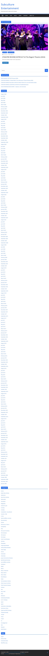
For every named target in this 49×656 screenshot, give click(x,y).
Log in (2, 636)
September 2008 (4, 479)
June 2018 (3, 297)
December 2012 (4, 435)
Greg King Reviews (5, 545)
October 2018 (4, 288)
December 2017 (4, 309)
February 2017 (4, 330)
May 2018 (3, 299)
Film (11, 15)
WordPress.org (4, 642)
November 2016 (4, 337)
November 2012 (4, 437)
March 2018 (3, 303)
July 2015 (3, 370)
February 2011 (4, 469)
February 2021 (4, 232)
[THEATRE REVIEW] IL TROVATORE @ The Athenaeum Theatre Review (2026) (17, 80)
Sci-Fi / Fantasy (4, 599)
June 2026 (3, 98)
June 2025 (3, 123)
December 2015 (4, 360)
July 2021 (3, 221)
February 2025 (4, 131)
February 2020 (4, 257)
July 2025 (3, 121)
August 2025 (3, 119)
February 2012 (4, 452)
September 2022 (4, 192)
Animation (3, 501)
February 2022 (4, 207)
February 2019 (4, 280)
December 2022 (4, 186)
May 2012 (3, 448)
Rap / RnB (3, 591)
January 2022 (4, 209)
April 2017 (3, 326)
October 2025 (4, 115)
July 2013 (3, 420)
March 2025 (3, 129)
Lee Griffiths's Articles (5, 562)
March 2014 (3, 404)
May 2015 (3, 374)
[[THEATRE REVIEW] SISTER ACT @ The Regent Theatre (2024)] (24, 37)
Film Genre (3, 535)
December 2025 (4, 110)
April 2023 (3, 177)
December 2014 (4, 385)
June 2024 (3, 148)
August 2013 (3, 418)
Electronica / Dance (5, 524)
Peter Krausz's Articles (6, 583)
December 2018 (4, 284)
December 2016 (4, 335)
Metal (2, 566)
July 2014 (3, 395)
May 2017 (3, 324)
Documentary (4, 520)
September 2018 (4, 291)
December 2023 (4, 161)
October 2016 (4, 339)
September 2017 (4, 316)
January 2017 (4, 332)
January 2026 (4, 108)
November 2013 (4, 412)
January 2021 (4, 234)
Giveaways (3, 543)
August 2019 (3, 268)
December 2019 (4, 261)
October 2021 (4, 215)
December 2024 (4, 136)
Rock (2, 593)
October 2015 (4, 364)
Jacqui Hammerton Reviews (7, 558)
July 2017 (3, 320)
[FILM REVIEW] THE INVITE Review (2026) (9, 78)
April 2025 (3, 127)
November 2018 (4, 286)
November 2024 (4, 138)
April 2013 (3, 427)
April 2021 (3, 228)
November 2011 (4, 456)
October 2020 (4, 240)
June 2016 (3, 347)
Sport (2, 602)
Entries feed (3, 638)
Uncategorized (4, 623)
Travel (2, 618)
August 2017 (3, 318)
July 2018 (3, 295)
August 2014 (3, 393)
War (2, 625)
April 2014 (3, 402)
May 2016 (3, 349)
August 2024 (3, 144)
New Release (4, 576)
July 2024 (3, 146)
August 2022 (3, 194)
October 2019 (4, 265)
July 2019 (3, 270)
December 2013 (4, 410)
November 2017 (4, 311)
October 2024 (4, 140)
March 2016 (3, 353)
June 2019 (3, 272)
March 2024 (3, 154)
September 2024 (4, 142)
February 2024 (4, 157)
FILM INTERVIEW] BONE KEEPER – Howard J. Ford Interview (13, 86)
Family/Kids (3, 526)
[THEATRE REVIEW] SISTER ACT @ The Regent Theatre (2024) (23, 57)
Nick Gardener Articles (6, 581)
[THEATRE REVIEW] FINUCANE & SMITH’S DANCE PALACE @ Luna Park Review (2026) (18, 82)
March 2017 (3, 328)
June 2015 (3, 372)
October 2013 (4, 414)
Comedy (2, 507)
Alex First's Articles (5, 497)
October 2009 (4, 477)
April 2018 (3, 301)
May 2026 (3, 100)
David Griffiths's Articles (6, 518)
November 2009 (4, 475)
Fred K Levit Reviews (5, 539)
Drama (2, 522)
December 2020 (4, 236)
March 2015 (3, 378)
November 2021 (4, 213)
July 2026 (3, 96)
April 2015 (3, 376)
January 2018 (4, 307)
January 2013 (4, 433)
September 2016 (4, 341)
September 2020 (4, 242)
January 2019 (4, 282)
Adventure (3, 495)
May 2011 (3, 462)
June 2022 (3, 198)
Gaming (2, 541)
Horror (2, 551)
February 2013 (4, 431)
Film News (3, 537)
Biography (3, 503)
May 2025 (3, 125)
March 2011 (3, 466)
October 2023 (4, 165)
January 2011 (4, 471)
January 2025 (4, 134)
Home (6, 15)
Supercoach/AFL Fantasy (6, 610)
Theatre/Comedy (11, 52)
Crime (2, 516)
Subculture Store (4, 608)
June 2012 (3, 445)
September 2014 (4, 391)
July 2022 (3, 196)
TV (1, 620)
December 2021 (4, 211)
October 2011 (4, 458)
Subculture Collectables (6, 606)
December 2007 (4, 481)
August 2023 (3, 169)
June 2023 (3, 173)
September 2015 (4, 366)
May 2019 (3, 274)
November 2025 (4, 113)
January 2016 (4, 358)
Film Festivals (4, 532)
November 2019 (4, 263)
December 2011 (4, 454)
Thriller (2, 614)
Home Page (5, 52)
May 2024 (3, 150)
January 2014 (4, 408)
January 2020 (4, 259)
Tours (2, 616)
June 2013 (3, 422)
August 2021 (3, 219)
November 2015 (4, 362)
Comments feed (4, 640)
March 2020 (3, 255)
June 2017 (3, 322)
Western (3, 627)
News (20, 15)
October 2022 (4, 190)
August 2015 (3, 368)
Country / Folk (4, 514)
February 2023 (4, 182)
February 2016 (4, 355)
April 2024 (3, 152)
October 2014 (4, 389)
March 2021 (3, 230)
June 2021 (3, 224)
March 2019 (3, 278)
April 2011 (3, 464)
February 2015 (4, 381)
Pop (2, 589)
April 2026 (3, 102)
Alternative (3, 499)
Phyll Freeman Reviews (6, 585)
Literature (3, 564)
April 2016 (3, 351)
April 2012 (3, 450)
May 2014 (3, 399)
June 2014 (3, 397)
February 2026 (4, 106)
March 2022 (3, 205)
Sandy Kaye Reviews (5, 597)
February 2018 (4, 305)
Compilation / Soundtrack (6, 512)
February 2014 (4, 406)
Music (15, 15)
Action (2, 491)
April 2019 (3, 276)
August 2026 (3, 94)
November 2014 (4, 387)
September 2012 (4, 441)
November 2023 (4, 163)
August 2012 (3, 443)
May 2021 (3, 226)
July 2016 (3, 345)
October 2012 (4, 439)
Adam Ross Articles (5, 493)
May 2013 (3, 425)
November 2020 (4, 238)
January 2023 (4, 184)
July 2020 (3, 247)
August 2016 (3, 343)
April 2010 (3, 473)
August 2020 (3, 244)
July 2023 (3, 171)
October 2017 (4, 314)
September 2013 (4, 416)
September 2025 (4, 117)
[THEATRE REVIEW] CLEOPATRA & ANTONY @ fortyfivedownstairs (15, 84)
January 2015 (4, 383)
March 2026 (3, 104)
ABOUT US (32, 15)
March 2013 (3, 429)
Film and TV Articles (5, 530)
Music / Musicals (4, 570)
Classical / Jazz (4, 505)
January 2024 (4, 159)
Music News (3, 574)
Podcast (25, 15)
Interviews (3, 553)
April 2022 (3, 203)
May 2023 (3, 175)
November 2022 (4, 188)
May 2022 (3, 201)
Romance (3, 595)
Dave (13, 54)
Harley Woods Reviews (6, 547)
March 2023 (3, 180)
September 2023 (4, 167)
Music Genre (3, 572)
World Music (3, 629)
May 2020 (3, 251)
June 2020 (3, 249)
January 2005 (4, 483)
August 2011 (3, 460)
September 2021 (4, 217)
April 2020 (3, 253)
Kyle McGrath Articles (5, 560)
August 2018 (3, 293)
